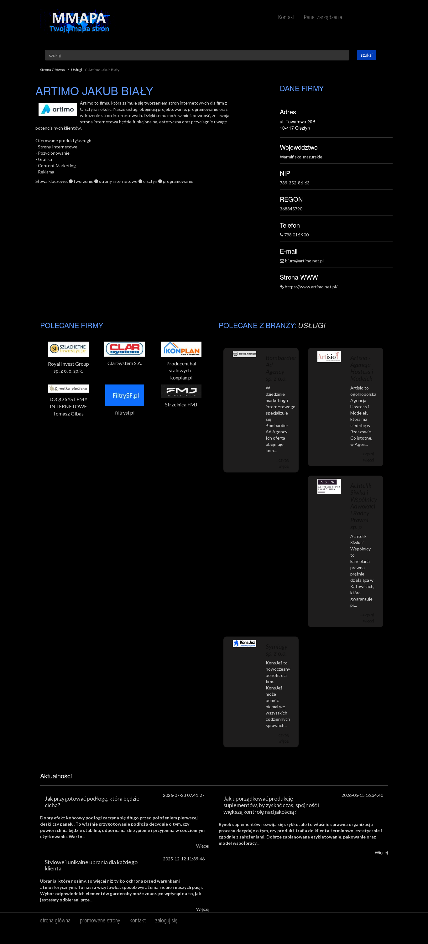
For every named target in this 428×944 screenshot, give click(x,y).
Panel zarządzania (323, 17)
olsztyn (150, 181)
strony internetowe (118, 181)
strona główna (55, 920)
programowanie (178, 181)
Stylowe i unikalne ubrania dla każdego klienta (91, 865)
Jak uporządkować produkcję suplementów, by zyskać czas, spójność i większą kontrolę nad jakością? (271, 805)
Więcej (202, 846)
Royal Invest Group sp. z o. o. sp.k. (68, 367)
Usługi (76, 69)
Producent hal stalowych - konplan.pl (181, 370)
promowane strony (100, 920)
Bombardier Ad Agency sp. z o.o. (281, 368)
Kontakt (286, 17)
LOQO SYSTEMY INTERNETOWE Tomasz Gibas (68, 406)
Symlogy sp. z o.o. (277, 649)
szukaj (367, 55)
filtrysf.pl (124, 412)
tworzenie (83, 181)
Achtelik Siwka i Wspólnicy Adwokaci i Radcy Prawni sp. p (363, 506)
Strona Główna (52, 69)
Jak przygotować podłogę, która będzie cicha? (92, 801)
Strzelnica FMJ (181, 404)
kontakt (138, 920)
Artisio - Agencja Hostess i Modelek (361, 368)
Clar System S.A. (124, 363)
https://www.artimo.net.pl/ (311, 286)
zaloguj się (166, 920)
